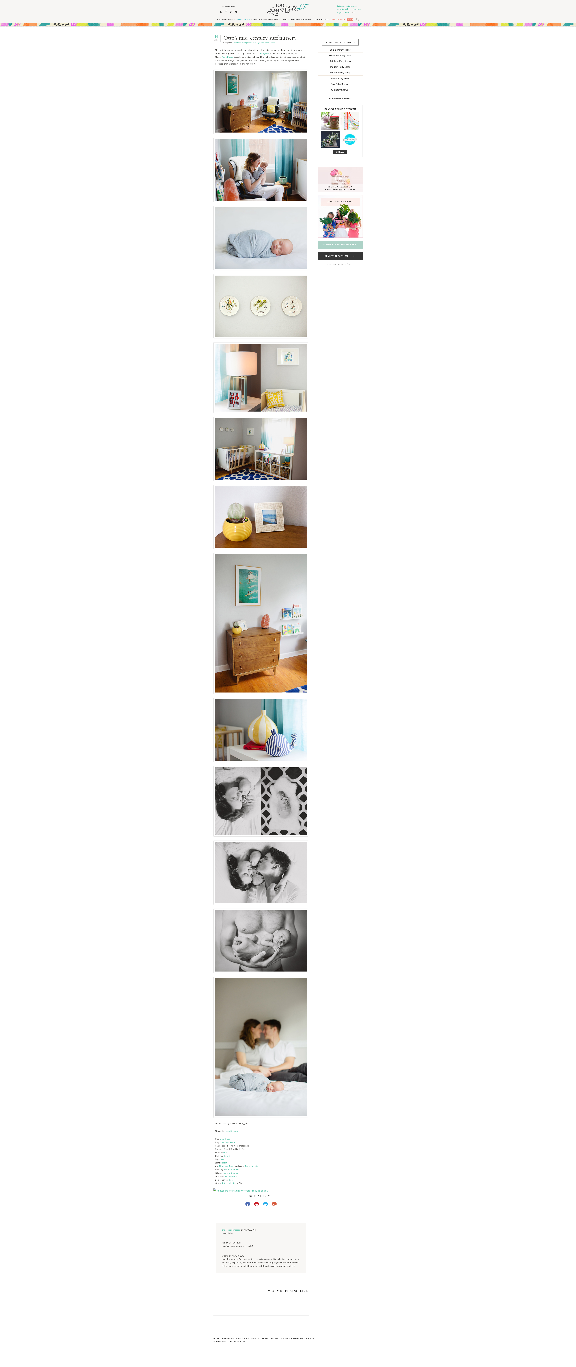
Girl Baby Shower (340, 89)
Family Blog (243, 20)
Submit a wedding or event (347, 6)
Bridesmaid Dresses (231, 1230)
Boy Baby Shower (340, 84)
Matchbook (339, 20)
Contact (255, 1338)
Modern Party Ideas (340, 66)
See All (340, 152)
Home (216, 1338)
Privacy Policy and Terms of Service (340, 264)
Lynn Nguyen (231, 1131)
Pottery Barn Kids (232, 1169)
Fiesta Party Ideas (340, 78)
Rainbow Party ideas (340, 61)
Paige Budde (227, 57)
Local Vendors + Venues (297, 20)
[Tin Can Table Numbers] (330, 121)
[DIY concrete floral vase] (330, 139)
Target (227, 1156)
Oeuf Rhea (225, 1139)
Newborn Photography (243, 43)
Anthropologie (251, 1166)
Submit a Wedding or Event (340, 244)
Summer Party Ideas (340, 49)
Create (346, 12)
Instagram (264, 53)
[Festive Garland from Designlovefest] (349, 121)
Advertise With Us (338, 256)
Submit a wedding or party (299, 1338)
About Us (241, 1338)
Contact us (357, 9)
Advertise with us (343, 9)
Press (265, 1338)
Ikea (225, 1152)
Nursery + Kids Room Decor (264, 43)
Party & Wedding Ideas (267, 20)
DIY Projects (322, 20)
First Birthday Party (340, 72)
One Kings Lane (227, 1142)
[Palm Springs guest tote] (349, 139)
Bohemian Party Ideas (340, 55)
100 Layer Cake (288, 10)
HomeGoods (231, 1176)
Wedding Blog (225, 20)
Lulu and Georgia (230, 1173)
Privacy (275, 1338)
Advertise (228, 1338)
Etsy (231, 1166)
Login (339, 12)
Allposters (223, 1166)
